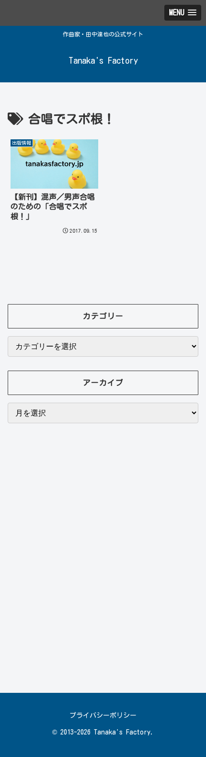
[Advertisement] (103, 557)
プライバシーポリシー (103, 715)
